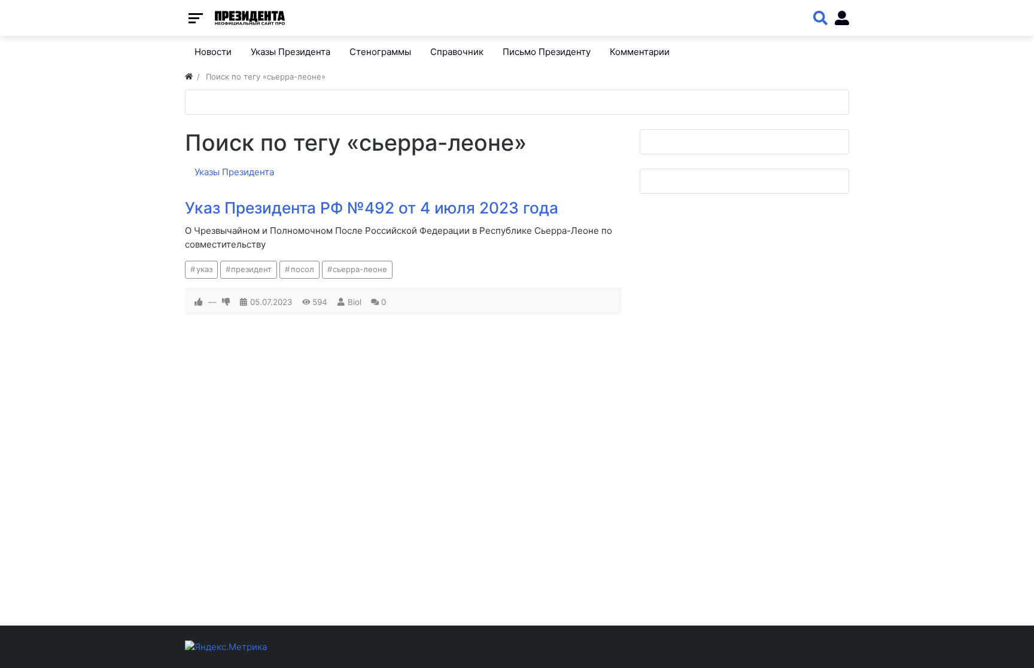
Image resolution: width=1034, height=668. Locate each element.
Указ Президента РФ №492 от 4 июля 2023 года (371, 208)
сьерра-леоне (360, 269)
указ (204, 269)
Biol (354, 302)
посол (302, 269)
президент (251, 269)
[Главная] (189, 76)
